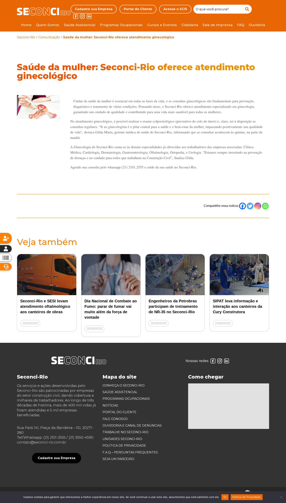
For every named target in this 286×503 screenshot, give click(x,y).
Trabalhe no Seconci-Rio (125, 432)
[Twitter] (250, 206)
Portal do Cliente (138, 9)
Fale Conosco (115, 419)
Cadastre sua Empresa (93, 9)
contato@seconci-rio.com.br (41, 442)
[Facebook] (242, 206)
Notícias (110, 405)
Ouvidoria (257, 25)
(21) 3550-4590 (81, 437)
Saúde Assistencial (79, 25)
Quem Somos (47, 25)
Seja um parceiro (118, 459)
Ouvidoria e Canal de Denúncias (132, 425)
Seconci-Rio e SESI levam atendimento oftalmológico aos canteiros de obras (45, 306)
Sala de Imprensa (217, 25)
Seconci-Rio (26, 37)
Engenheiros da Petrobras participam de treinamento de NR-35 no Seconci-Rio (173, 306)
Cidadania (189, 25)
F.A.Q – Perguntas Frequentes (130, 452)
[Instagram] (257, 206)
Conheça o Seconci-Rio (124, 385)
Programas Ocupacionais (121, 25)
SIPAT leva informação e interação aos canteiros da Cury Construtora (237, 306)
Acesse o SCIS (175, 9)
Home (26, 25)
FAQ (240, 25)
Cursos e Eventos (162, 25)
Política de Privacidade (124, 445)
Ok (225, 497)
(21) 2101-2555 (54, 437)
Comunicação (49, 37)
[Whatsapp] (265, 206)
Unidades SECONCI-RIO (122, 439)
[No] (281, 497)
